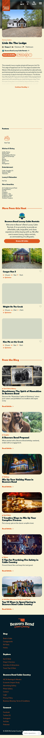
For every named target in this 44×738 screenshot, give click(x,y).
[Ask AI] (39, 733)
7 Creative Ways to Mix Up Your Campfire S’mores (19, 519)
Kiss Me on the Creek (13, 342)
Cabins (9, 40)
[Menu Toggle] (40, 3)
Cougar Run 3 (9, 271)
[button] (20, 55)
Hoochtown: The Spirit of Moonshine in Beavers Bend (21, 392)
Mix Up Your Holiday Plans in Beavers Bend (17, 480)
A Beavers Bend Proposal (15, 437)
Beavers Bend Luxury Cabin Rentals (16, 51)
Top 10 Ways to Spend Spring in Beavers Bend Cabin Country (19, 603)
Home (4, 40)
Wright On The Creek (13, 306)
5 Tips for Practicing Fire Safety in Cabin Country (20, 561)
